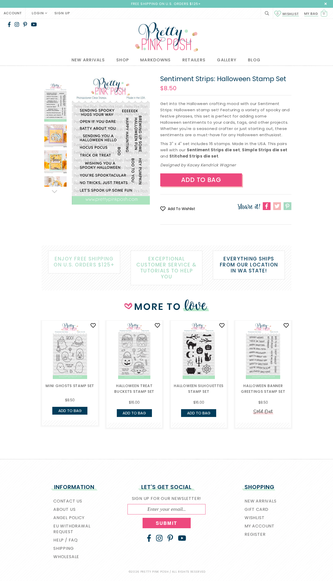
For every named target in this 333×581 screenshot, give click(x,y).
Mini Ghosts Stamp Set (70, 385)
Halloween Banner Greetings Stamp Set (263, 388)
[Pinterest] (25, 24)
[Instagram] (17, 24)
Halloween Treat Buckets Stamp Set (134, 388)
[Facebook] (9, 24)
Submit (166, 523)
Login (38, 13)
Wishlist (288, 13)
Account (13, 13)
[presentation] (33, 361)
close (325, 4)
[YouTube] (34, 24)
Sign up (62, 13)
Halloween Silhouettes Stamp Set (198, 388)
